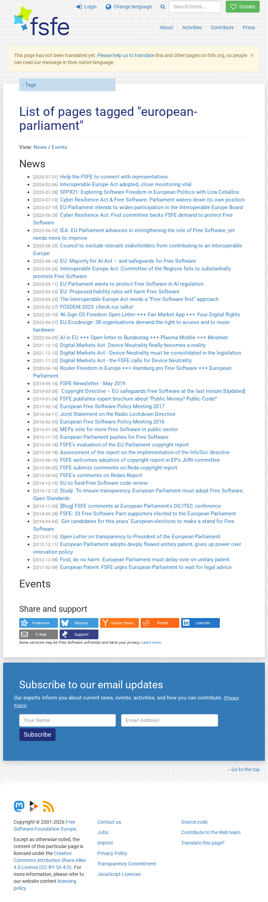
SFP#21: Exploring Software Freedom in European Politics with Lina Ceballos (149, 192)
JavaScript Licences (119, 874)
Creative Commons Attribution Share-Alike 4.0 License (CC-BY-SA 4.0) (49, 860)
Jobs (102, 832)
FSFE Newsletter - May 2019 (92, 383)
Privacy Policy (112, 853)
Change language (131, 6)
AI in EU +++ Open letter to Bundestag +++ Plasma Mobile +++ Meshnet (144, 337)
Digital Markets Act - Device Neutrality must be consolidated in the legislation (150, 353)
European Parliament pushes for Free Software (114, 437)
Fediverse (41, 623)
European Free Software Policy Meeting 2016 (112, 422)
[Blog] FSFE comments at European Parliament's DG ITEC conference (140, 506)
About (166, 27)
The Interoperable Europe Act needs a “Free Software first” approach (139, 299)
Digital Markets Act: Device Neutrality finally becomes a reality (133, 345)
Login (89, 6)
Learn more (151, 642)
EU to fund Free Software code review (104, 483)
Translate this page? (203, 843)
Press (249, 27)
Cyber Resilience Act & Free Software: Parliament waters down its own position (152, 200)
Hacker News (122, 623)
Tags (30, 85)
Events (59, 147)
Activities (192, 27)
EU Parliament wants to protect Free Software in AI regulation (131, 284)
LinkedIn (203, 623)
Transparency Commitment (126, 864)
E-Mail (41, 634)
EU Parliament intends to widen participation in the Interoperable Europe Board (151, 207)
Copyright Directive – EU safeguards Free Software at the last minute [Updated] (152, 391)
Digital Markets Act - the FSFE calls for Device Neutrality (126, 360)
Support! (81, 634)
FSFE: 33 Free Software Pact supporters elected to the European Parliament (148, 514)
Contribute (222, 27)
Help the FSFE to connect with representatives (114, 177)
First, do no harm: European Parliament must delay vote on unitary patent (145, 559)
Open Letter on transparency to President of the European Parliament (140, 536)
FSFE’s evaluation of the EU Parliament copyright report (124, 445)
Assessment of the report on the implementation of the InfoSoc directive (145, 452)
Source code (194, 822)
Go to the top (245, 769)
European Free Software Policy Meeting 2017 (112, 406)
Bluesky (81, 623)
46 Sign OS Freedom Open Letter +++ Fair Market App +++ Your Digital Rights (150, 314)
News (40, 147)
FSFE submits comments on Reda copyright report (118, 468)
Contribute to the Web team (210, 832)
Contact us (109, 822)
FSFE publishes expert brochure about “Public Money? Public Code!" (138, 399)
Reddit (162, 623)
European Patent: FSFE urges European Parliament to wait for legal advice (146, 567)
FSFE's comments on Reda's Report (101, 475)
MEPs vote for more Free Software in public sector (119, 429)
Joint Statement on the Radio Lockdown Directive (118, 414)
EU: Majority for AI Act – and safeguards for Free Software (128, 261)
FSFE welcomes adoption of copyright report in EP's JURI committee (140, 460)
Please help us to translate (125, 55)
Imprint (105, 843)
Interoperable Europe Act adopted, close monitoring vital (126, 184)
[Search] (162, 6)
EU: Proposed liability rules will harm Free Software (119, 291)
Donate (246, 6)
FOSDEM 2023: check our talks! (96, 307)
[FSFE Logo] (41, 21)
